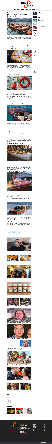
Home (15, 9)
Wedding (35, 71)
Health (30, 9)
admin (8, 17)
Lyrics (34, 57)
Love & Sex (35, 56)
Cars (34, 39)
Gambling (35, 50)
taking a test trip (23, 218)
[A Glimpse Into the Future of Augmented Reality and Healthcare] (35, 20)
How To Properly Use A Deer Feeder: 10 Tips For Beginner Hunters (12, 397)
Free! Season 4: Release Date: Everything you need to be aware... (27, 428)
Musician (35, 59)
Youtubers (35, 72)
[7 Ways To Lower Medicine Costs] (35, 24)
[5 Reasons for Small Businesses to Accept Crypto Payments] (35, 17)
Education (26, 9)
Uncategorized (35, 70)
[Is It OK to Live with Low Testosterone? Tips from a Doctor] (28, 411)
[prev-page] (7, 416)
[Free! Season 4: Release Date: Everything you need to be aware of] (22, 428)
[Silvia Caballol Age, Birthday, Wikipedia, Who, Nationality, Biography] (22, 425)
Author (34, 34)
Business (22, 9)
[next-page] (8, 416)
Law (34, 54)
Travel (37, 9)
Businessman (35, 38)
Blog (34, 36)
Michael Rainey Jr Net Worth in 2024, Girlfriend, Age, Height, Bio (26, 397)
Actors (34, 32)
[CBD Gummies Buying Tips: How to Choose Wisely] (11, 411)
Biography (18, 9)
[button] (44, 9)
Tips (9, 11)
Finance (35, 49)
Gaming (35, 51)
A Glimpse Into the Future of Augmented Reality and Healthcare (41, 20)
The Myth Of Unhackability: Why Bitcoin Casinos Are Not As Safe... (41, 13)
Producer (35, 60)
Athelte (35, 33)
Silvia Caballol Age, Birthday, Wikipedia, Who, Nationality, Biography (27, 425)
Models (35, 58)
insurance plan (27, 124)
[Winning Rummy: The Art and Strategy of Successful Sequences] (19, 411)
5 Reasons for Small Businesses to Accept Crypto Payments (41, 17)
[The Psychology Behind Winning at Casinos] (35, 27)
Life (34, 55)
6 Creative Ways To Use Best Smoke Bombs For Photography (27, 432)
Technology (33, 9)
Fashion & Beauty (36, 48)
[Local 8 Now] (26, 4)
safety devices (11, 94)
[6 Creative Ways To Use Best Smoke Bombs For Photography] (22, 432)
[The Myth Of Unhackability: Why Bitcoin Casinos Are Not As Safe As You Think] (35, 13)
